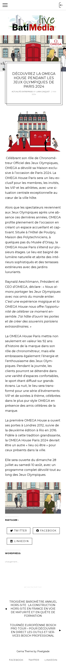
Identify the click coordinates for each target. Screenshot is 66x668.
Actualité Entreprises (22, 92)
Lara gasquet (43, 92)
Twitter (34, 659)
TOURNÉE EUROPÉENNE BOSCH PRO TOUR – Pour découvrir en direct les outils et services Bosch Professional (33, 630)
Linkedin (51, 659)
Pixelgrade (43, 651)
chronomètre (34, 587)
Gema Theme (25, 651)
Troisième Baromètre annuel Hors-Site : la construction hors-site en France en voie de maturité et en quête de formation (33, 608)
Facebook (16, 659)
